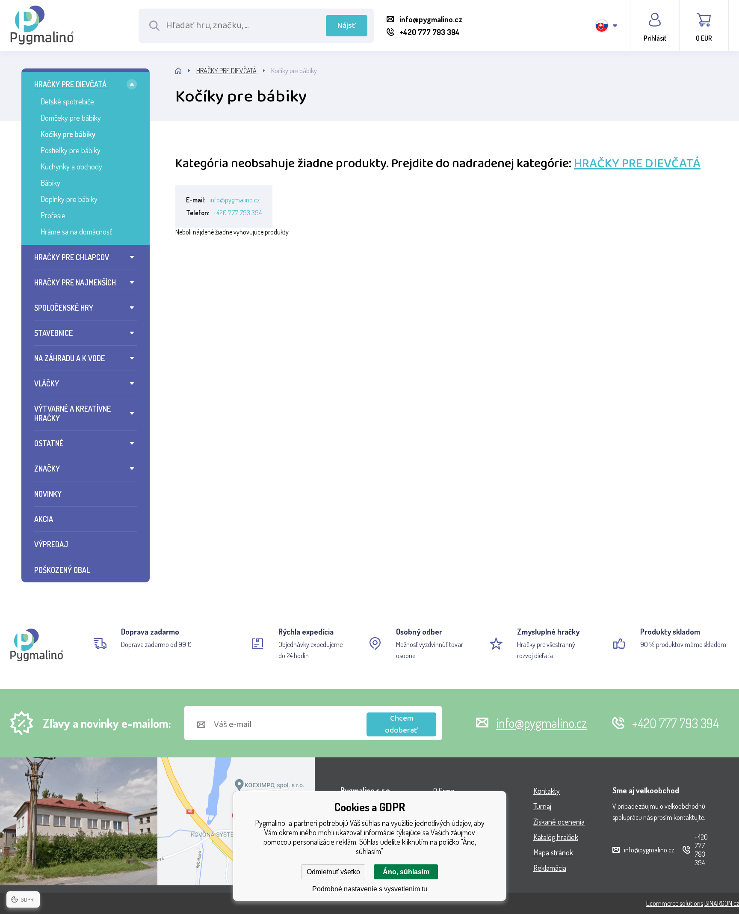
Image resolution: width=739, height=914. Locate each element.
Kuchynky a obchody (71, 166)
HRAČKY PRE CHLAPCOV (71, 257)
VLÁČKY (46, 383)
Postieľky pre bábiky (71, 150)
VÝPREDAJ (51, 544)
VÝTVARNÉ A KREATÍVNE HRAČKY (72, 413)
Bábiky (50, 182)
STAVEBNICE (53, 333)
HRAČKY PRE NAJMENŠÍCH (75, 282)
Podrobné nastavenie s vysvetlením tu (369, 889)
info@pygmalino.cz (235, 200)
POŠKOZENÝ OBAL (62, 570)
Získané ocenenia (559, 821)
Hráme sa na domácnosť (76, 231)
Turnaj (542, 806)
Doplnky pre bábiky (69, 199)
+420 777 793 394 (237, 212)
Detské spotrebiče (67, 101)
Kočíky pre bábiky (68, 134)
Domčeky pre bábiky (71, 117)
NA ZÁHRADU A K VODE (69, 358)
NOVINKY (48, 494)
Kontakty (546, 790)
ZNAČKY (47, 468)
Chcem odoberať (401, 724)
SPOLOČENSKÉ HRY (63, 307)
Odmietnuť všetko (333, 871)
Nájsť (346, 26)
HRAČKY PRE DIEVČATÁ (70, 84)
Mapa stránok (553, 852)
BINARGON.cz (721, 903)
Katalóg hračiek (555, 837)
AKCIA (43, 519)
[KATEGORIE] (185, 71)
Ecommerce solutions (674, 903)
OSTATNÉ (48, 443)
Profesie (53, 215)
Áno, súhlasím (406, 871)
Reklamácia (549, 867)
